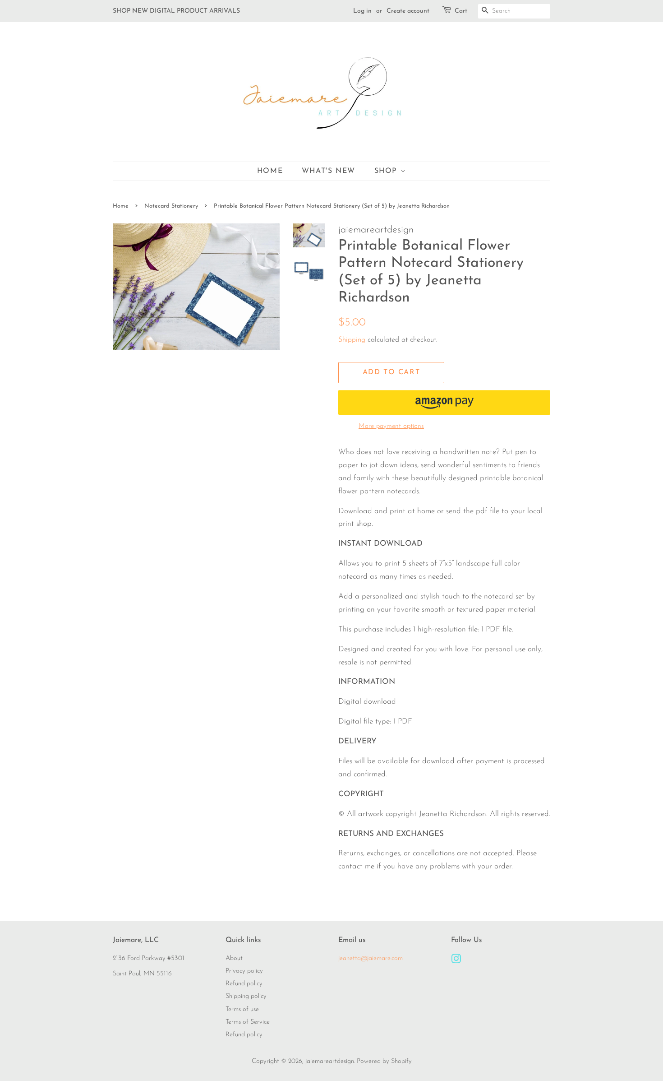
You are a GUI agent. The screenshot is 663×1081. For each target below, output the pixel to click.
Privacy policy (244, 971)
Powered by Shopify (384, 1061)
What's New (328, 171)
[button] (444, 402)
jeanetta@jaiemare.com (370, 958)
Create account (408, 11)
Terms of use (242, 1009)
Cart (461, 11)
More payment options (391, 426)
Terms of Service (248, 1022)
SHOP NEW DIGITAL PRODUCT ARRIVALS (176, 11)
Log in (362, 11)
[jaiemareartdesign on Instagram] (456, 961)
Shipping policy (246, 996)
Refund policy (244, 983)
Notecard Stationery (171, 206)
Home (270, 171)
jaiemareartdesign (329, 1061)
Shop (387, 171)
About (234, 958)
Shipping (351, 339)
